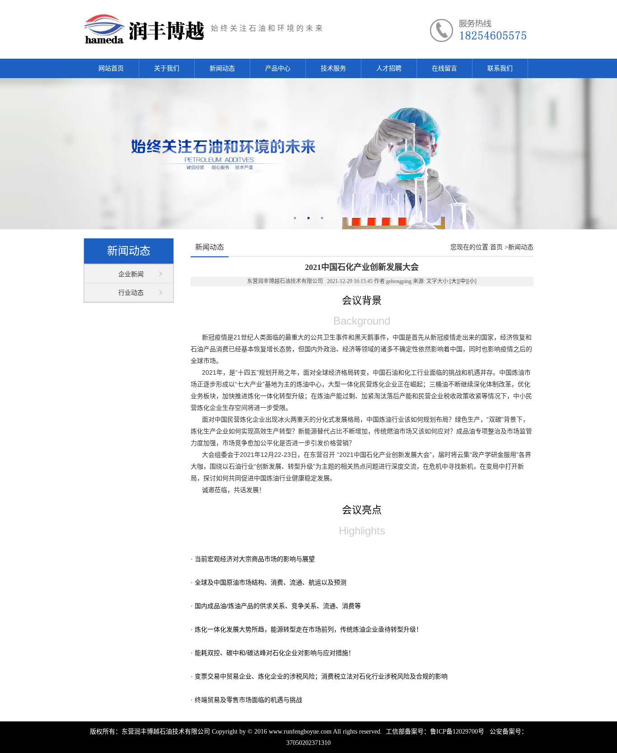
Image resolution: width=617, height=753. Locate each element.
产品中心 (277, 68)
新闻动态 (222, 68)
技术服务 (333, 68)
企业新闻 (131, 274)
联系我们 (500, 68)
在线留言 (444, 68)
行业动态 (131, 292)
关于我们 (166, 68)
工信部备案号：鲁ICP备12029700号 (434, 731)
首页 (496, 247)
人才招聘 (389, 68)
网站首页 (111, 68)
